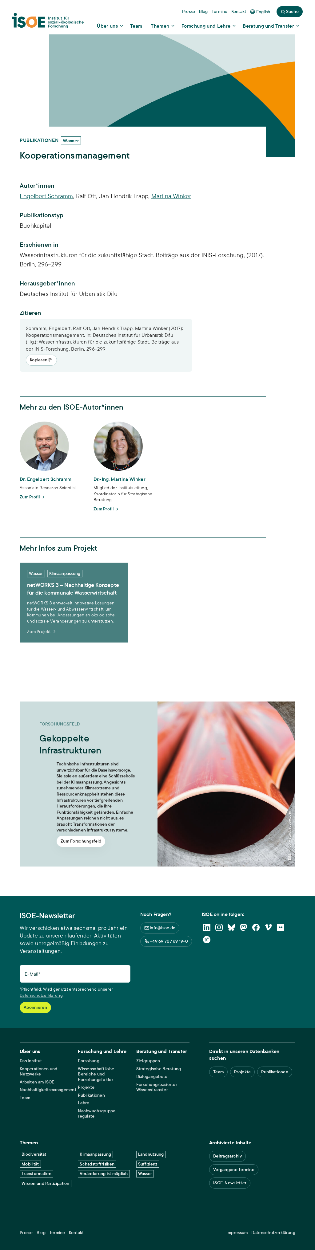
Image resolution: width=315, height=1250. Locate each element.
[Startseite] (48, 22)
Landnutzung (151, 1154)
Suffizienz (148, 1164)
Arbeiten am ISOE (37, 1082)
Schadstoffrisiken (97, 1164)
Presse (26, 1232)
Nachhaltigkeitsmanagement (48, 1089)
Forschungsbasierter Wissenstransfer (156, 1087)
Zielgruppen (148, 1060)
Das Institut (31, 1060)
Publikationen (91, 1095)
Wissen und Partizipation (46, 1183)
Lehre (83, 1103)
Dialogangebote (152, 1076)
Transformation (36, 1173)
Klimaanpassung (95, 1154)
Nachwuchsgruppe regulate (96, 1113)
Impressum (237, 1232)
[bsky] (231, 927)
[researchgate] (207, 940)
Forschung (88, 1060)
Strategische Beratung (158, 1068)
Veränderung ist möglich (104, 1173)
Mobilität (30, 1164)
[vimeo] (268, 927)
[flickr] (280, 927)
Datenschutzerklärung (41, 995)
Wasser (145, 1173)
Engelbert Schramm (46, 196)
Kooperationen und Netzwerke (39, 1071)
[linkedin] (207, 927)
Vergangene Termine (233, 1169)
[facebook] (256, 927)
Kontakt (76, 1232)
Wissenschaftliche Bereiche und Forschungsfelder (96, 1074)
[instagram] (219, 927)
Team (25, 1097)
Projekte (86, 1087)
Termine (57, 1232)
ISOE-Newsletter (229, 1182)
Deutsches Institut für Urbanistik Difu (69, 293)
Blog (41, 1232)
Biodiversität (34, 1154)
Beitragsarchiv (227, 1156)
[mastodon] (244, 927)
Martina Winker (171, 196)
